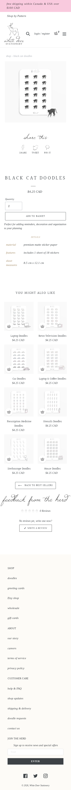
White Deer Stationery (39, 785)
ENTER (35, 761)
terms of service (17, 658)
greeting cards (16, 588)
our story (13, 638)
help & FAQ (15, 688)
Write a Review (39, 529)
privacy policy (16, 668)
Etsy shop (13, 598)
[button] (35, 511)
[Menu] (64, 33)
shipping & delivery (19, 708)
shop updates (15, 698)
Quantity (9, 199)
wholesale (13, 608)
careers (12, 648)
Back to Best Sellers (38, 485)
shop (8, 56)
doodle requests (17, 718)
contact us (14, 728)
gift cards (13, 617)
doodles (12, 578)
